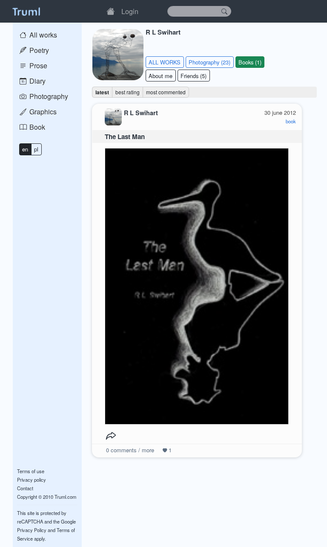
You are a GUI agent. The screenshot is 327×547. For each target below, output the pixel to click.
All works (42, 35)
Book (36, 127)
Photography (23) (209, 62)
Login (129, 11)
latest (102, 92)
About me (160, 76)
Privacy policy (31, 479)
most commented (166, 92)
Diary (37, 81)
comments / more (130, 450)
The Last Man (125, 136)
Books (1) (249, 62)
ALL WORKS (165, 62)
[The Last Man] (197, 284)
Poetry (38, 50)
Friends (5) (194, 76)
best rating (127, 92)
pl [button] (36, 149)
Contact (25, 488)
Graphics (42, 111)
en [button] (25, 149)
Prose (37, 65)
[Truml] (26, 11)
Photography (48, 96)
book (291, 121)
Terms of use (30, 471)
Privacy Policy (31, 530)
